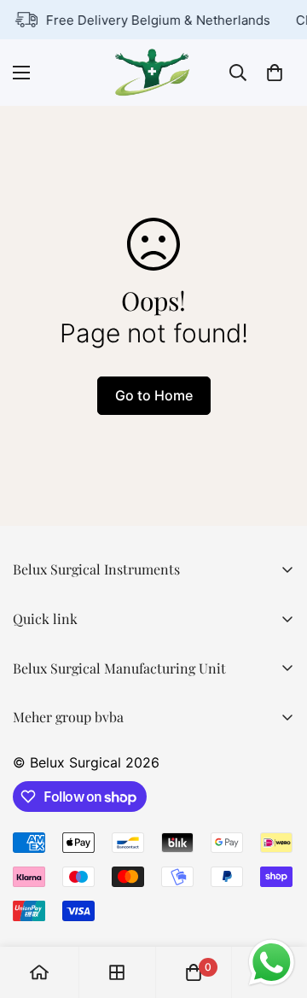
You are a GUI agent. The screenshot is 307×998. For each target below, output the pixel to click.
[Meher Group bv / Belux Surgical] (153, 72)
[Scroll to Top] (276, 907)
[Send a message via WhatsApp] (271, 962)
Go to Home (154, 395)
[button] (274, 72)
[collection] (116, 972)
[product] (39, 972)
